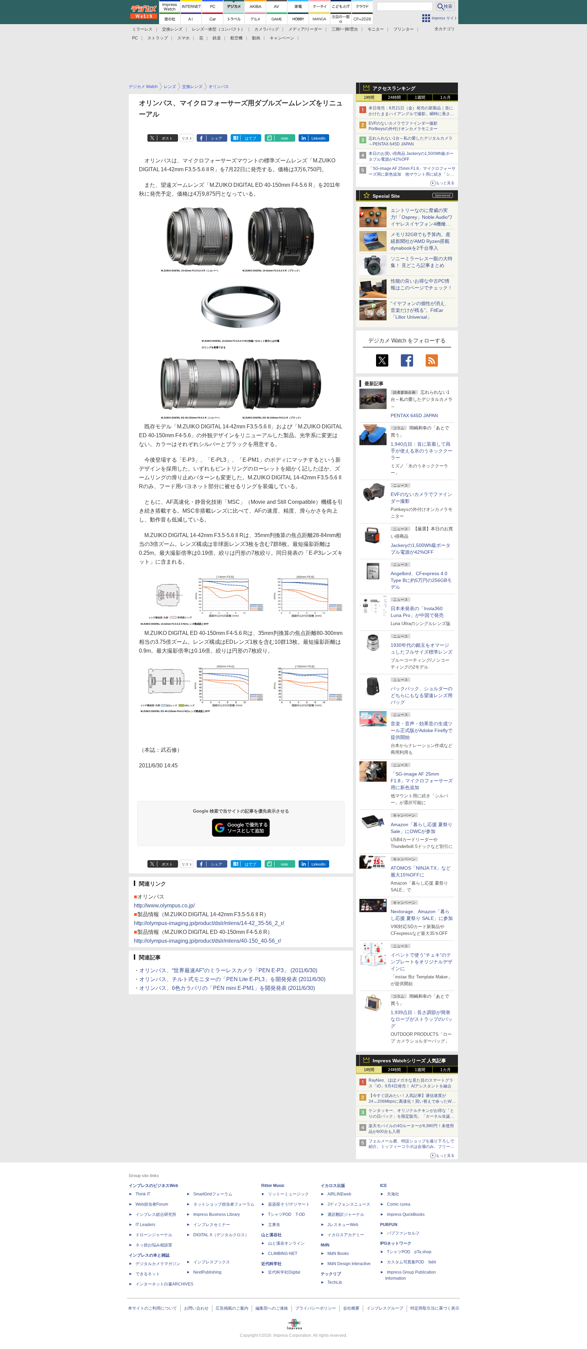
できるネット (148, 1274)
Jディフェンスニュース (348, 1204)
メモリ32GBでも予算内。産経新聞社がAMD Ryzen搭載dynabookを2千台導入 (420, 241)
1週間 (420, 97)
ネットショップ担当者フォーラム (223, 1204)
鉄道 (217, 38)
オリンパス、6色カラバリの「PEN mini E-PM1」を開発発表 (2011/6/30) (227, 988)
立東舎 (274, 1224)
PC (135, 38)
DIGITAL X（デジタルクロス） (221, 1234)
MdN (325, 1245)
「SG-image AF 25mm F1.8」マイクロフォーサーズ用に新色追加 (422, 780)
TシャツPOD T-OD (286, 1214)
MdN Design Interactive (349, 1263)
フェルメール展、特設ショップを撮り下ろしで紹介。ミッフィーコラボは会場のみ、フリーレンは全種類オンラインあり (411, 1147)
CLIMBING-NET (282, 1253)
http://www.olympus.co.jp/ (164, 905)
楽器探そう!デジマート (289, 1204)
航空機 (236, 38)
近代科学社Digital (284, 1272)
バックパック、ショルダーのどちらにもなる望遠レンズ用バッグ (421, 695)
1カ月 (445, 97)
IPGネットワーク (395, 1243)
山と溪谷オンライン (286, 1243)
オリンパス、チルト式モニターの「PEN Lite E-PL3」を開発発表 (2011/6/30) (232, 979)
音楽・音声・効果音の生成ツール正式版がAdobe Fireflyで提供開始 (421, 730)
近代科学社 (271, 1263)
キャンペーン (282, 38)
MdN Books (338, 1253)
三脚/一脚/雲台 (345, 29)
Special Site (386, 196)
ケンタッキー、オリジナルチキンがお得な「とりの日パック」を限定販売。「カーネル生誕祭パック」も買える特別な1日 (411, 1116)
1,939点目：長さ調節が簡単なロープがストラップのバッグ (421, 1019)
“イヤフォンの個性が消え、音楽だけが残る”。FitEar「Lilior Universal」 (420, 310)
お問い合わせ (196, 1308)
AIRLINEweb (339, 1194)
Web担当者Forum (152, 1204)
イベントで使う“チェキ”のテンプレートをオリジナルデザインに (421, 961)
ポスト (167, 138)
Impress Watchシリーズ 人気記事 (409, 1060)
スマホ (183, 38)
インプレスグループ (385, 1308)
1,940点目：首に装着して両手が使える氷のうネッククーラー (421, 450)
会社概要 (351, 1308)
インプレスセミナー (211, 1224)
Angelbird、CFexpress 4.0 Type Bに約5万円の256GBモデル (421, 580)
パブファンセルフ (403, 1233)
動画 (256, 38)
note (284, 138)
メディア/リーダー (305, 29)
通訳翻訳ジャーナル (345, 1214)
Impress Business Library (216, 1214)
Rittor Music (273, 1185)
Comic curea (398, 1204)
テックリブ (331, 1274)
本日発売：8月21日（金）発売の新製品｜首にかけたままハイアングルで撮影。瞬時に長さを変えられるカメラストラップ (411, 114)
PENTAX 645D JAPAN (414, 415)
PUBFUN (388, 1224)
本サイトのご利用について (152, 1308)
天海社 (393, 1194)
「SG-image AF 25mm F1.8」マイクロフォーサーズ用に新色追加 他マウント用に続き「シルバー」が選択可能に (412, 174)
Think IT (143, 1194)
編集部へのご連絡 (271, 1308)
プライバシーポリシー (315, 1308)
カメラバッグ (266, 29)
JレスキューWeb (342, 1224)
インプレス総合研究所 (156, 1214)
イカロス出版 (333, 1185)
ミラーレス (142, 29)
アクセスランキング (394, 88)
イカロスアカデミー (345, 1234)
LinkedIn (318, 138)
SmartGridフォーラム (212, 1194)
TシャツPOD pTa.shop (409, 1251)
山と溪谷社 (271, 1234)
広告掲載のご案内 (232, 1308)
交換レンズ (172, 29)
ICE (383, 1185)
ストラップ (157, 38)
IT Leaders (145, 1224)
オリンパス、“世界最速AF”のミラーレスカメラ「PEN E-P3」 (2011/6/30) (228, 970)
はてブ (250, 138)
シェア (216, 138)
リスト (187, 138)
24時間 (394, 97)
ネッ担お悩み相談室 (154, 1245)
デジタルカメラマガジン (158, 1263)
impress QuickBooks (406, 1214)
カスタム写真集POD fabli (411, 1262)
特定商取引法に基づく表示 (434, 1308)
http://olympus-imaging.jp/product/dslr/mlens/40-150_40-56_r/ (207, 941)
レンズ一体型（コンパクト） (218, 29)
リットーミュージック (288, 1194)
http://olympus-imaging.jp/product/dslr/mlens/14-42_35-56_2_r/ (209, 923)
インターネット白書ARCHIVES (164, 1284)
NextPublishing (207, 1272)
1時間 (369, 97)
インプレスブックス (211, 1262)
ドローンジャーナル (154, 1234)
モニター (376, 29)
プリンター (403, 29)
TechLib (334, 1282)
